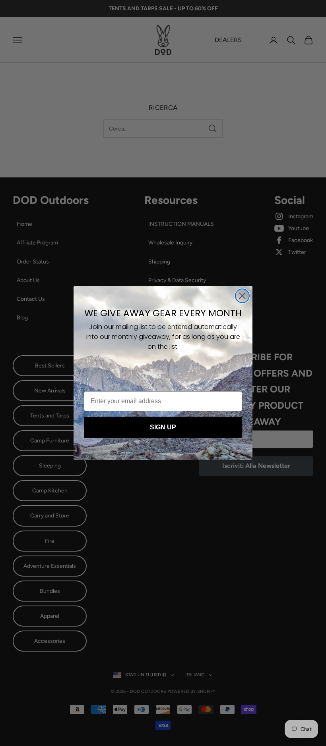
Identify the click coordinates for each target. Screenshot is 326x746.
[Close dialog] (242, 296)
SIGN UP (163, 427)
